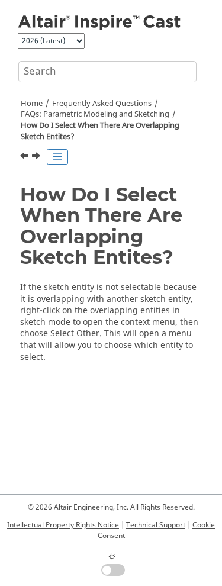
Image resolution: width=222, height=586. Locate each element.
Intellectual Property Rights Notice (63, 525)
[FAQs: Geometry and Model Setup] (37, 157)
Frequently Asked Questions (102, 103)
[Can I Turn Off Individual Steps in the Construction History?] (25, 157)
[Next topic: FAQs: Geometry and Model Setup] (37, 157)
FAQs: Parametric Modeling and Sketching (95, 114)
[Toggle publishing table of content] (57, 157)
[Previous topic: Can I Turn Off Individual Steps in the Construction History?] (25, 157)
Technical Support (155, 525)
